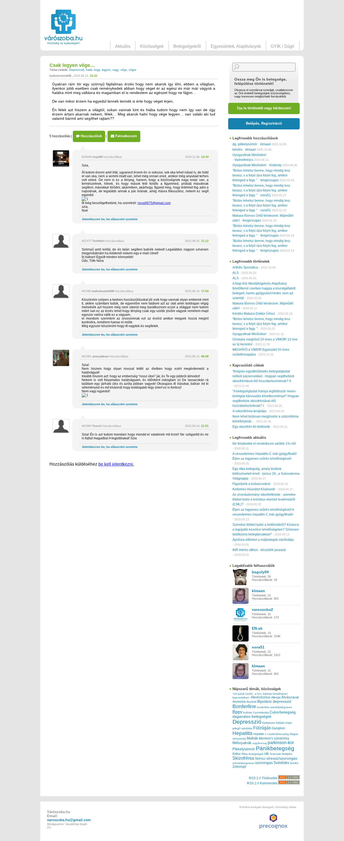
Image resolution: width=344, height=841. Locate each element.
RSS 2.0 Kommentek (262, 783)
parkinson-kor (281, 742)
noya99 (97, 156)
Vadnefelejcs (243, 160)
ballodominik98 (60, 75)
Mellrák (252, 738)
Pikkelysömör (243, 749)
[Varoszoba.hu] (63, 27)
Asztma (251, 701)
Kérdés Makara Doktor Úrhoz (253, 314)
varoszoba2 (262, 609)
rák (266, 754)
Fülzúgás (262, 727)
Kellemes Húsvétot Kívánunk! (253, 489)
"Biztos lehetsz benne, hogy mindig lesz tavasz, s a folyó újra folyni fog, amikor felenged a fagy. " (261, 324)
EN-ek (257, 628)
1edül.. (249, 693)
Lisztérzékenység (278, 734)
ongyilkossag (259, 743)
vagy (115, 69)
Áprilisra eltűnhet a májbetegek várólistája (263, 540)
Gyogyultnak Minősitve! (249, 155)
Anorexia (239, 701)
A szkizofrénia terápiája (249, 411)
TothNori (98, 240)
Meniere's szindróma (274, 738)
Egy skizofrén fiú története (251, 427)
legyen (106, 69)
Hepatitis (242, 733)
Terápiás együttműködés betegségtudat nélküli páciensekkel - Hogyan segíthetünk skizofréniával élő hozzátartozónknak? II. (263, 376)
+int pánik (238, 693)
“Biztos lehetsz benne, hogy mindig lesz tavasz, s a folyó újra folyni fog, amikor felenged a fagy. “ (261, 175)
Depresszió (76, 69)
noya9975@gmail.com (154, 203)
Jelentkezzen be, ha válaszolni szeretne (110, 219)
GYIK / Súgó (282, 46)
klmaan (265, 144)
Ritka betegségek (252, 753)
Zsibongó (239, 767)
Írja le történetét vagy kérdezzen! (264, 108)
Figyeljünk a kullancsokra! (251, 484)
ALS (235, 273)
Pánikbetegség (275, 748)
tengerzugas (269, 180)
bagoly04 (260, 572)
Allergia (276, 697)
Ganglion (278, 728)
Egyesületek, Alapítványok (236, 46)
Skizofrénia (243, 758)
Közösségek (152, 46)
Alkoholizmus (260, 697)
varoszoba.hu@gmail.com (69, 820)
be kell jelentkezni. (116, 464)
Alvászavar (290, 697)
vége (123, 69)
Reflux (236, 753)
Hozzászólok (91, 136)
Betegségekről (187, 46)
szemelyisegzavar (243, 763)
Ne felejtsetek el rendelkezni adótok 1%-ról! (264, 443)
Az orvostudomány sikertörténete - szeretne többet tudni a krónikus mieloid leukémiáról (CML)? (264, 499)
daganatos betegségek (251, 717)
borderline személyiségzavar (274, 707)
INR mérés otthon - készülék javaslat (259, 550)
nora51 (265, 195)
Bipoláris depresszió (274, 701)
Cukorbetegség (283, 712)
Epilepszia (268, 722)
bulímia (247, 712)
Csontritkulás (261, 712)
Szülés (294, 763)
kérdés (237, 149)
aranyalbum (100, 356)
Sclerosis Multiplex (281, 753)
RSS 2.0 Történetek (263, 778)
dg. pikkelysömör (244, 144)
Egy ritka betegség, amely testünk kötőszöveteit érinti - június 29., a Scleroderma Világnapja (266, 473)
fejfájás (280, 722)
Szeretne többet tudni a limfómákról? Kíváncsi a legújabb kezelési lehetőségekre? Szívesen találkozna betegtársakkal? (265, 529)
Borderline (244, 706)
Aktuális (122, 46)
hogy (97, 69)
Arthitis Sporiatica (245, 267)
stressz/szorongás (281, 758)
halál (89, 69)
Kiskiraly (275, 165)
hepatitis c (260, 733)
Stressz (260, 758)
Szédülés (281, 763)
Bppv (237, 711)
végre (132, 69)
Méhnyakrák (242, 743)
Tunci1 (97, 425)
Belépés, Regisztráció (264, 123)
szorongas (264, 763)
